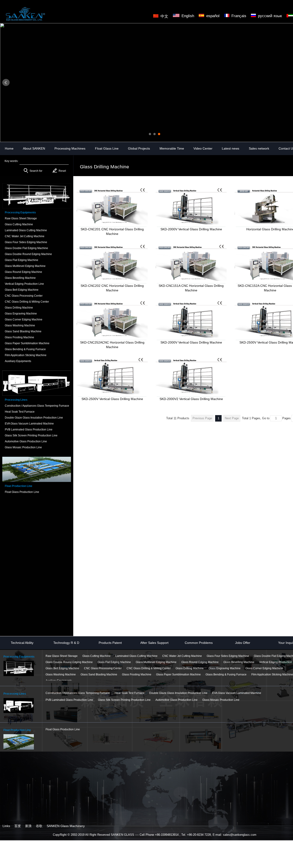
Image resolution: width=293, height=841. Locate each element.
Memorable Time (172, 148)
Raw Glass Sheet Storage (62, 656)
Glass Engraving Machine (225, 668)
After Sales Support (154, 643)
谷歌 (39, 826)
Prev (6, 82)
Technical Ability (22, 643)
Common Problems (199, 643)
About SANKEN (34, 148)
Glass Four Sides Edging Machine (228, 656)
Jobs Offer (242, 643)
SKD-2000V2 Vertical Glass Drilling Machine (191, 399)
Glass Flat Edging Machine (114, 662)
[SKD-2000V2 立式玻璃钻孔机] (191, 375)
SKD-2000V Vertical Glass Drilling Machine (191, 229)
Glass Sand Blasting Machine (99, 674)
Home (9, 148)
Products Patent (110, 643)
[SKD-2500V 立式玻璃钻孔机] (191, 319)
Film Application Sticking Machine (272, 674)
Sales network (259, 148)
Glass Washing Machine (61, 674)
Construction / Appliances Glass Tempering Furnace (78, 693)
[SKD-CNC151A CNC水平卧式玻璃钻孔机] (191, 262)
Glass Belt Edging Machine (62, 668)
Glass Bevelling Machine (238, 662)
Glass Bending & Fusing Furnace (226, 674)
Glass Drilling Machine (190, 668)
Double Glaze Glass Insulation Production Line (178, 693)
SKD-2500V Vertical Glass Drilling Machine (112, 399)
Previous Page (202, 418)
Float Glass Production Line (63, 729)
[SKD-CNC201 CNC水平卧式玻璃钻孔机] (112, 205)
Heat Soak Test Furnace (129, 693)
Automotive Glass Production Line (176, 699)
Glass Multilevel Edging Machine (156, 662)
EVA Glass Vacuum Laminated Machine (236, 693)
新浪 (28, 826)
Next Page (232, 418)
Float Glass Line (107, 148)
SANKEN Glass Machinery (66, 826)
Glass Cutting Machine (96, 656)
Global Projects (139, 148)
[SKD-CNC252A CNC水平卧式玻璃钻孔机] (112, 319)
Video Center (202, 148)
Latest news (230, 148)
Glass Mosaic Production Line (220, 699)
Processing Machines (69, 148)
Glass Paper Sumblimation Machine (178, 674)
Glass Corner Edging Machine (264, 668)
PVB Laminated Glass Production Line (69, 699)
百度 (17, 826)
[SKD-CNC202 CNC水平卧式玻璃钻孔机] (112, 262)
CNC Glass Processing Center (103, 668)
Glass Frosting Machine (136, 674)
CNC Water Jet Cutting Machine (182, 656)
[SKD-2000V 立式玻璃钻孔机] (191, 205)
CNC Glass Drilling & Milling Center (149, 668)
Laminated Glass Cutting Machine (136, 656)
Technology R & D (66, 643)
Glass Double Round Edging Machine (69, 662)
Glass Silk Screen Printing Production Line (124, 699)
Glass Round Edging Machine (200, 662)
